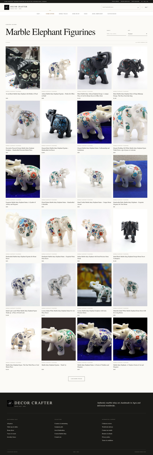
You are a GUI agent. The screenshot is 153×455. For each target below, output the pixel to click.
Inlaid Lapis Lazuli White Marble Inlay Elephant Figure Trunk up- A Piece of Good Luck (21, 312)
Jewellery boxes (11, 437)
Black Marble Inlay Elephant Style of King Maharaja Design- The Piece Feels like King (128, 95)
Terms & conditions (107, 440)
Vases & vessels (11, 434)
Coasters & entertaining (61, 423)
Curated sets (58, 437)
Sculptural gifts (59, 427)
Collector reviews (107, 423)
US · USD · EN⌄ (145, 1)
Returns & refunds (107, 434)
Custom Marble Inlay (60, 434)
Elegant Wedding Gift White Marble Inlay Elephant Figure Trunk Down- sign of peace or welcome (129, 149)
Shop (39, 13)
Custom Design (111, 13)
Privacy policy (106, 437)
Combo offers (50, 13)
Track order (115, 1)
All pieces (10, 423)
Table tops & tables (12, 427)
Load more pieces (76, 378)
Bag (146, 7)
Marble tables (63, 13)
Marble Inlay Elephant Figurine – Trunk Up (54, 365)
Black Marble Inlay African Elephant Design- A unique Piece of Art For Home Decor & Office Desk (93, 95)
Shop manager (135, 1)
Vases (85, 13)
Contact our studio (107, 430)
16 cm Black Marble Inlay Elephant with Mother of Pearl (22, 94)
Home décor (75, 13)
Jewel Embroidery (97, 13)
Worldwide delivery (107, 427)
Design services (125, 1)
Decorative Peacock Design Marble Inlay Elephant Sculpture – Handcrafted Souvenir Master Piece (20, 149)
